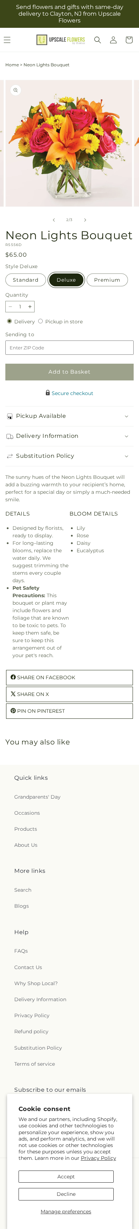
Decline (66, 1194)
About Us (25, 845)
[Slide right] (85, 220)
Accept (66, 1176)
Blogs (21, 906)
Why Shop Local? (36, 983)
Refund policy (31, 1031)
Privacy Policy (98, 1158)
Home (12, 64)
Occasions (27, 813)
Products (25, 829)
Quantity (16, 295)
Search (22, 890)
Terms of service (34, 1064)
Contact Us (28, 967)
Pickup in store (64, 321)
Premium (107, 280)
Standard (25, 280)
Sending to (30, 334)
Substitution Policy (38, 1048)
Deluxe (66, 280)
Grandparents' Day (37, 797)
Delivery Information (40, 999)
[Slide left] (54, 220)
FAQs (21, 951)
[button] (97, 40)
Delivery (25, 321)
